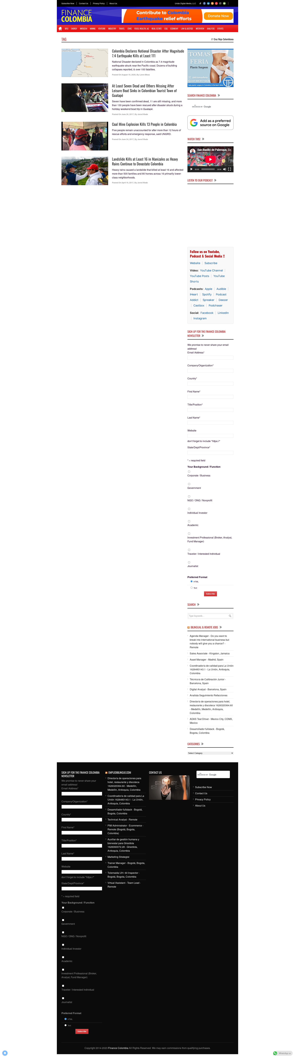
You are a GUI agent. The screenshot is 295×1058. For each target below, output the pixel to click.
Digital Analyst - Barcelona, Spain (208, 689)
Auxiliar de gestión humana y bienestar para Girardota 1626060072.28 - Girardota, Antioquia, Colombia (123, 845)
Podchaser (215, 305)
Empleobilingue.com (119, 772)
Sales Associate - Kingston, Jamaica (210, 653)
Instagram (200, 318)
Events (220, 28)
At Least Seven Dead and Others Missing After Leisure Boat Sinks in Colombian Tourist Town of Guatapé (144, 90)
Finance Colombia (118, 1048)
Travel (122, 28)
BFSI (66, 28)
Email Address (195, 352)
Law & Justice (187, 28)
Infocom (83, 28)
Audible (221, 288)
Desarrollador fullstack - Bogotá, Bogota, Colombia (207, 731)
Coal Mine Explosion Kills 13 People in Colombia (144, 124)
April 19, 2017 (128, 182)
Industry (112, 28)
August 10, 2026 (129, 74)
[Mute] (224, 169)
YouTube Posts (199, 276)
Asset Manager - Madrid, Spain (206, 659)
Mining (92, 28)
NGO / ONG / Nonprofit (199, 500)
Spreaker (208, 300)
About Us (113, 3)
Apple (208, 288)
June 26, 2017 (128, 114)
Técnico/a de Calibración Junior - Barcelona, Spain (208, 681)
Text (195, 587)
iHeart (194, 294)
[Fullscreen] (229, 169)
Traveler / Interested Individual (203, 553)
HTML (196, 581)
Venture (101, 28)
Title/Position (195, 404)
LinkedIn (223, 312)
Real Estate (157, 28)
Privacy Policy (99, 3)
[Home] (60, 28)
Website (195, 263)
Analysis (211, 28)
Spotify (207, 294)
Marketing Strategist (118, 857)
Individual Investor (197, 512)
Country (192, 378)
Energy (74, 28)
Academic (192, 525)
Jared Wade (143, 114)
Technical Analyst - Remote (122, 819)
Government (194, 488)
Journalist (192, 566)
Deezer (223, 300)
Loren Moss (145, 74)
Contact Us (83, 3)
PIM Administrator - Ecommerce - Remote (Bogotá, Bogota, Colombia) (125, 829)
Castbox (198, 305)
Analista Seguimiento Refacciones (208, 695)
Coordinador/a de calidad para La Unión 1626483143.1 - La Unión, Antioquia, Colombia (212, 669)
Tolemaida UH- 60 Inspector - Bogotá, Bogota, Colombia (124, 874)
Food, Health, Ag (141, 28)
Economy (174, 28)
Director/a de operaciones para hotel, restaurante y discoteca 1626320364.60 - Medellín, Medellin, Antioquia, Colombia (211, 707)
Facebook (207, 312)
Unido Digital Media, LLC (185, 3)
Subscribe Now (67, 3)
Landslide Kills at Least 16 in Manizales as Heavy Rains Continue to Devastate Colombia (145, 161)
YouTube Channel (211, 270)
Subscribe (211, 263)
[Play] (191, 169)
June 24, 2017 (128, 139)
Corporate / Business (198, 475)
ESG (165, 28)
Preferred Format (197, 577)
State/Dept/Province (198, 447)
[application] (210, 159)
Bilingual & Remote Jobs (204, 627)
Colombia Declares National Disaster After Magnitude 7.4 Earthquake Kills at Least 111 (148, 53)
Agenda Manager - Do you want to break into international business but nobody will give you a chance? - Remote (209, 641)
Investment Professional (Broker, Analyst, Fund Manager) (209, 539)
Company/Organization (200, 365)
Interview (200, 28)
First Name (193, 391)
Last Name (193, 417)
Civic (130, 28)
